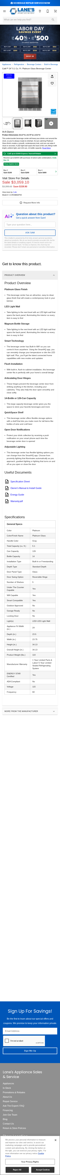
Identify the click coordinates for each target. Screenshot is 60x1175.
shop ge (30, 56)
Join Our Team (10, 1115)
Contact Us (8, 1124)
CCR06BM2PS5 (15, 195)
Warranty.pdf (16, 501)
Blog (5, 1119)
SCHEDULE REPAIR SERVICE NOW (31, 3)
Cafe (15, 192)
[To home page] (22, 11)
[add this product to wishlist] (52, 83)
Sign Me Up (30, 1051)
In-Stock (7, 1088)
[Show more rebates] (56, 171)
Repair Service (10, 1101)
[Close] (55, 1140)
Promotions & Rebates (14, 1092)
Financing (8, 1110)
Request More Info (31, 203)
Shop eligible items (11, 164)
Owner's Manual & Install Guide (26, 488)
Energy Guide (17, 495)
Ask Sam (30, 232)
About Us (7, 1097)
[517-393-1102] (47, 11)
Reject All (17, 1170)
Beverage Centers (34, 64)
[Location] (40, 11)
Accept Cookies (43, 1170)
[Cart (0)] (55, 11)
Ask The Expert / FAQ (13, 1106)
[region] (30, 1155)
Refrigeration (19, 64)
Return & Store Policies (14, 1128)
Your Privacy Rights (30, 1162)
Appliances (6, 64)
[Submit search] (53, 19)
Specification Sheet (20, 481)
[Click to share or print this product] (52, 76)
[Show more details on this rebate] (55, 153)
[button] (4, 11)
